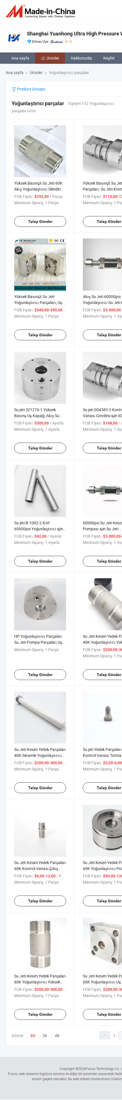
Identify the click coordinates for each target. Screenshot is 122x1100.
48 (57, 1035)
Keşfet (109, 58)
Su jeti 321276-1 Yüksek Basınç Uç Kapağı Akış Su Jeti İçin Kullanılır (36, 415)
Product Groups (30, 89)
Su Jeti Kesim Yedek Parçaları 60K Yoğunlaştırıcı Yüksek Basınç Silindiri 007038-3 (40, 982)
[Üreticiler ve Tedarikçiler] (41, 11)
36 (45, 1035)
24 (32, 1035)
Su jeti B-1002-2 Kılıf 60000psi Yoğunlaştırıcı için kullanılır (38, 528)
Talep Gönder (40, 221)
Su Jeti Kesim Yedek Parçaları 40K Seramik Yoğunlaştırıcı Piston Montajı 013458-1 (40, 755)
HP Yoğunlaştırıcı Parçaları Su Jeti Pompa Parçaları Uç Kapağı (38, 642)
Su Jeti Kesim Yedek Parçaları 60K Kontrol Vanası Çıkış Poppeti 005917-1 (40, 868)
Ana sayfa (20, 58)
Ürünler (53, 58)
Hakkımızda (81, 58)
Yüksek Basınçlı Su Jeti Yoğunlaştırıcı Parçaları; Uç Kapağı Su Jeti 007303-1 (38, 302)
